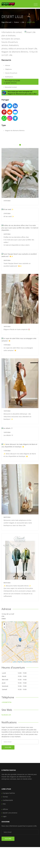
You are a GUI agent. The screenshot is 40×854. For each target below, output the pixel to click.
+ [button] (4, 624)
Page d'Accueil (6, 22)
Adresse (7, 65)
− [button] (4, 627)
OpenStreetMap (28, 662)
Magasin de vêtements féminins (15, 130)
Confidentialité (8, 800)
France (16, 22)
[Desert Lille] (20, 640)
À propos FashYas (9, 793)
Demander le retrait (11, 87)
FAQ (4, 804)
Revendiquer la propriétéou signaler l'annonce (12, 82)
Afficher (5, 809)
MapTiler (20, 662)
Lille (23, 22)
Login (4, 816)
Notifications (9, 77)
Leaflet (14, 662)
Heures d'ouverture (11, 73)
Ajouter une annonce (10, 813)
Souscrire (8, 747)
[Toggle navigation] (36, 4)
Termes (5, 797)
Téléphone (8, 69)
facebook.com (6, 715)
